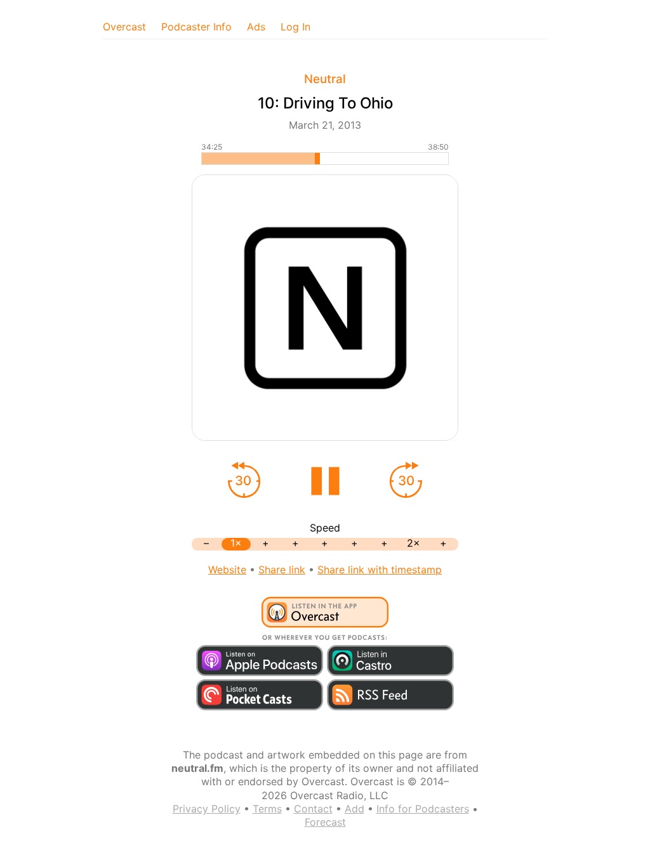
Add (354, 808)
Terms (267, 808)
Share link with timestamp (379, 569)
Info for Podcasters (422, 808)
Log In (295, 26)
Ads (256, 26)
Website (227, 569)
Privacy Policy (207, 808)
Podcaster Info (196, 26)
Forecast (325, 822)
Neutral (325, 79)
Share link (281, 569)
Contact (313, 808)
